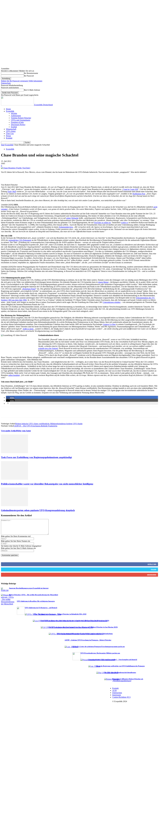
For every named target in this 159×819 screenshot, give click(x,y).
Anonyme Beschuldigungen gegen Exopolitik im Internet (28, 588)
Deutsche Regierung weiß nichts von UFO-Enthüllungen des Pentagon (120, 666)
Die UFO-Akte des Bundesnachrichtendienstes (120, 672)
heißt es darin (28, 329)
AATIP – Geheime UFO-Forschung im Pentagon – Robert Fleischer (88, 640)
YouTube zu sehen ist (102, 222)
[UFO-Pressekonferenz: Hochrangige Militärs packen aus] (76, 659)
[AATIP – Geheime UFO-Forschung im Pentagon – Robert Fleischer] (61, 646)
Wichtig (14, 113)
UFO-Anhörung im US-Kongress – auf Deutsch (41, 608)
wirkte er (124, 222)
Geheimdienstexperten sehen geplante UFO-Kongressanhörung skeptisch (38, 510)
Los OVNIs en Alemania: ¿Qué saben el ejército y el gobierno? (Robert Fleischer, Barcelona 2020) (75, 620)
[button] (10, 398)
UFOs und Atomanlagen (20, 120)
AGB (114, 690)
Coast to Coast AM (130, 189)
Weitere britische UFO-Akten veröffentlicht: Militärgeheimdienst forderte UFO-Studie (48, 424)
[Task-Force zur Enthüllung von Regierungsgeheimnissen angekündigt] (14, 452)
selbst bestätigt (14, 375)
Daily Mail (12, 191)
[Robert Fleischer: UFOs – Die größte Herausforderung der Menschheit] (7, 604)
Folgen (153, 569)
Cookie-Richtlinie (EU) (121, 697)
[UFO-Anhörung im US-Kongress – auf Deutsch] (21, 614)
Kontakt (9, 138)
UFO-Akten (11, 131)
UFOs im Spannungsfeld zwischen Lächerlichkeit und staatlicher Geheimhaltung (85, 634)
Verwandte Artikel (9, 431)
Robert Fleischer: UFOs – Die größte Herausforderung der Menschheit (33, 595)
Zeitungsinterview (66, 227)
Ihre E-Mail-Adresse (32, 90)
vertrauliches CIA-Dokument (19, 240)
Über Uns (10, 133)
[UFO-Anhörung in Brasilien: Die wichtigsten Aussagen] (13, 608)
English (14, 127)
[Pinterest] (23, 412)
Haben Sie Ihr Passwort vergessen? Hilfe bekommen (21, 81)
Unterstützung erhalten (111, 302)
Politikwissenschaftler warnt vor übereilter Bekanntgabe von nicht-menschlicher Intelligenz (47, 484)
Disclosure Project (18, 125)
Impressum (116, 695)
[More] (41, 412)
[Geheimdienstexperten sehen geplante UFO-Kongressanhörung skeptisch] (14, 505)
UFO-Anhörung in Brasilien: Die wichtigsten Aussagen (36, 601)
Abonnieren (151, 575)
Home (8, 109)
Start (3, 145)
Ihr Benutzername (31, 73)
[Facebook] (5, 412)
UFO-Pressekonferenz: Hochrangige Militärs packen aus (100, 653)
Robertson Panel (29, 289)
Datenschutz (6, 83)
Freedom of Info (17, 122)
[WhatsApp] (32, 412)
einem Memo (103, 282)
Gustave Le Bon (109, 324)
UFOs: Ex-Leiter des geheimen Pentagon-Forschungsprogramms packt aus (99, 646)
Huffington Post (139, 194)
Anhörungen (16, 116)
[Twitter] (14, 412)
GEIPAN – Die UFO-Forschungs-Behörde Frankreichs (35, 426)
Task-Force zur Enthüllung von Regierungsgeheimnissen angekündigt (36, 457)
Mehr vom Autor (24, 431)
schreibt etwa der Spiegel (48, 348)
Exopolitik (10, 111)
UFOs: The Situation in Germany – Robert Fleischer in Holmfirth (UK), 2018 (59, 614)
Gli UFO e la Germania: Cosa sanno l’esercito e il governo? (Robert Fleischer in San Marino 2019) (83, 627)
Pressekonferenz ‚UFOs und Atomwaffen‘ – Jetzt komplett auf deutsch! (112, 659)
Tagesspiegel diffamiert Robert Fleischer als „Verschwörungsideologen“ (127, 680)
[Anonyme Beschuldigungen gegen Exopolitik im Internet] (5, 590)
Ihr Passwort (29, 76)
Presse (8, 136)
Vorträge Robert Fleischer (21, 118)
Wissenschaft (11, 129)
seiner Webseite (72, 218)
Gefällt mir (152, 564)
